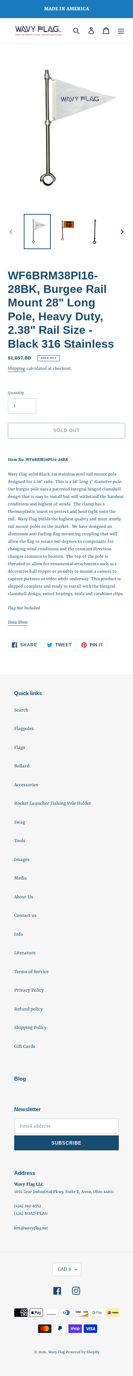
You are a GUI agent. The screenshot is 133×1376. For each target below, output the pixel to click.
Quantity (16, 393)
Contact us (25, 915)
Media (20, 878)
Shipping (17, 368)
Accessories (26, 785)
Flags (19, 747)
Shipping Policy (30, 1027)
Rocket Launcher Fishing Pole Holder (52, 803)
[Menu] (120, 30)
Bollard (21, 766)
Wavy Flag (56, 1352)
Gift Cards (24, 1046)
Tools (19, 841)
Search (21, 710)
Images (21, 859)
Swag (19, 822)
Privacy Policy (29, 990)
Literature (24, 953)
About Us (23, 897)
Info (18, 934)
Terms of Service (31, 972)
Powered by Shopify (82, 1352)
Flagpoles (24, 728)
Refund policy (28, 1009)
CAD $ (64, 1269)
